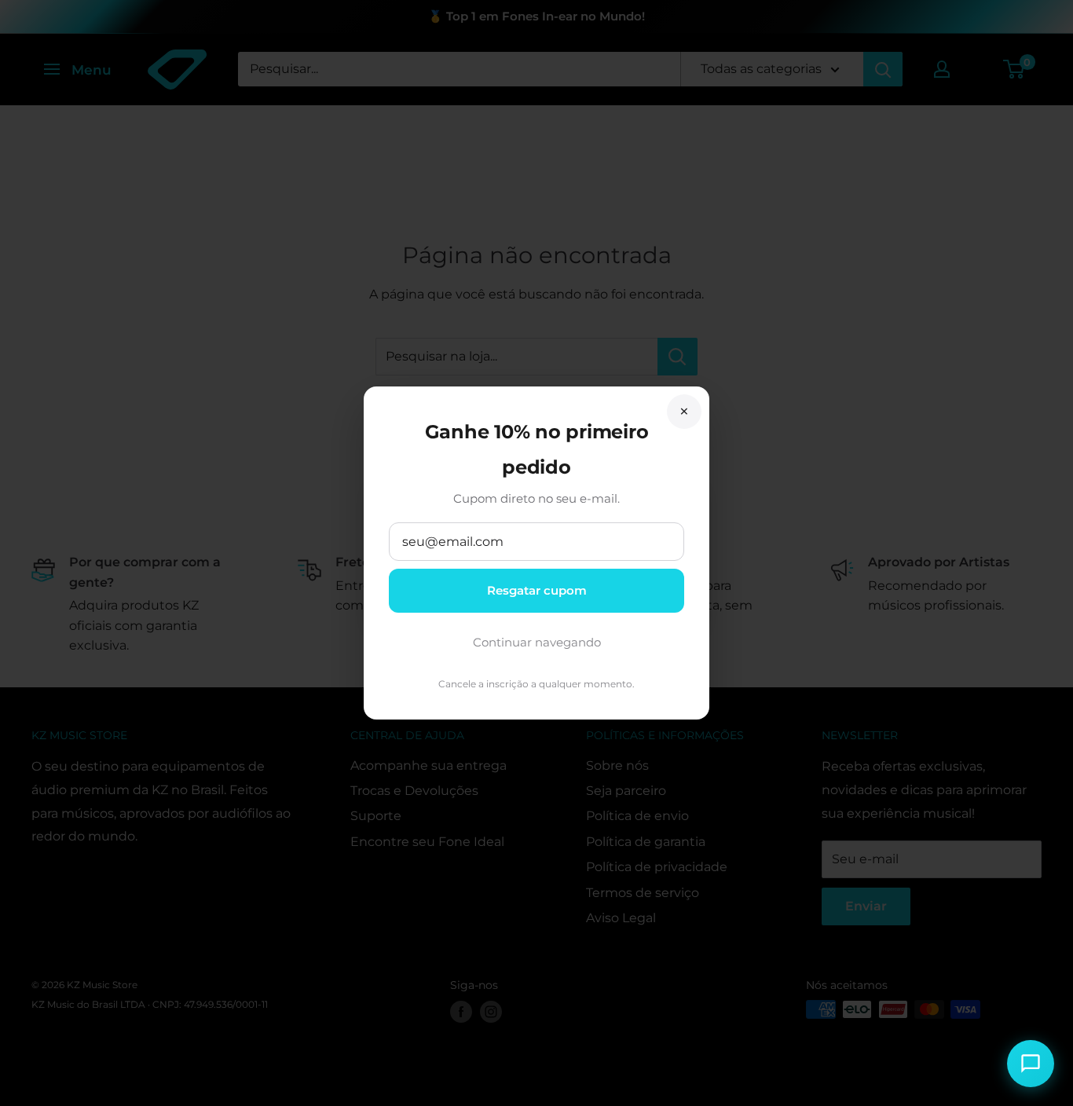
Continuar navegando (537, 642)
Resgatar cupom (537, 590)
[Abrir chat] (1030, 1063)
